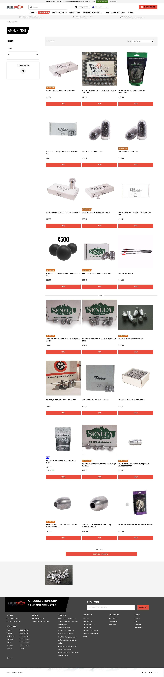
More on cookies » (113, 1)
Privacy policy (62, 625)
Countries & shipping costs (67, 637)
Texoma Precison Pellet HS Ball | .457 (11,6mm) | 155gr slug (99, 92)
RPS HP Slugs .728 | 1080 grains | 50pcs (60, 91)
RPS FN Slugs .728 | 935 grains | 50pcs (96, 212)
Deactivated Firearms (90, 634)
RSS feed (112, 624)
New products (113, 621)
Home (8, 22)
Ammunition (14, 22)
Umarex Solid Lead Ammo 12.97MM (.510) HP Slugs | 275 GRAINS (61, 526)
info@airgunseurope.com (40, 622)
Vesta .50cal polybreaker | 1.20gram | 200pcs (135, 525)
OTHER (130, 12)
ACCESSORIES (74, 12)
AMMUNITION (44, 12)
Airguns (86, 618)
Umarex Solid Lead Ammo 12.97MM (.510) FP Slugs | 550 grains (133, 465)
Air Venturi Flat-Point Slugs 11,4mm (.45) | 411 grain (99, 340)
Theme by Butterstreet (149, 672)
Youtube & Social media (66, 634)
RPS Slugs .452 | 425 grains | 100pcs (95, 400)
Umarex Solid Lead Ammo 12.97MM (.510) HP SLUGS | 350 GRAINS (97, 526)
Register (137, 618)
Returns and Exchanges (66, 631)
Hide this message (102, 1)
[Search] (31, 7)
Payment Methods (64, 628)
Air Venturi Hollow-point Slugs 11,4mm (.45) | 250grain (62, 340)
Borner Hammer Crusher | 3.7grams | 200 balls (61, 462)
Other (85, 637)
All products (113, 618)
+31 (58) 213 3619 (38, 618)
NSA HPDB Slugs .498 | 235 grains (130, 339)
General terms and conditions (68, 622)
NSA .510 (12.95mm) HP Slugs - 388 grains (61, 400)
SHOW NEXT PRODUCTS (100, 554)
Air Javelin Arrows (125, 273)
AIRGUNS (33, 12)
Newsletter (93, 602)
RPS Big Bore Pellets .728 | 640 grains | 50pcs (63, 212)
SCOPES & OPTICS (59, 12)
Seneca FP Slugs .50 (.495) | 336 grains (96, 273)
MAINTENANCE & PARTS (93, 12)
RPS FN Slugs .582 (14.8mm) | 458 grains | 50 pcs (134, 213)
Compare (138, 624)
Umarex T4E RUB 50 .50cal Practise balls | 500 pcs (63, 274)
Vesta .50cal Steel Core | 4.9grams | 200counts (131, 92)
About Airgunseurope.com (66, 618)
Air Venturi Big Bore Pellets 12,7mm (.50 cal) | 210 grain (99, 465)
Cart (136, 621)
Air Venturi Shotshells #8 (92, 152)
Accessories (87, 627)
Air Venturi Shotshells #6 (128, 152)
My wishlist (138, 627)
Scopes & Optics (89, 624)
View (63, 104)
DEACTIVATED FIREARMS (115, 12)
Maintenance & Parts (90, 630)
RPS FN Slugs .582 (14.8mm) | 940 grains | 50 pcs (62, 153)
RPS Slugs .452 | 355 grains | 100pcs (131, 400)
